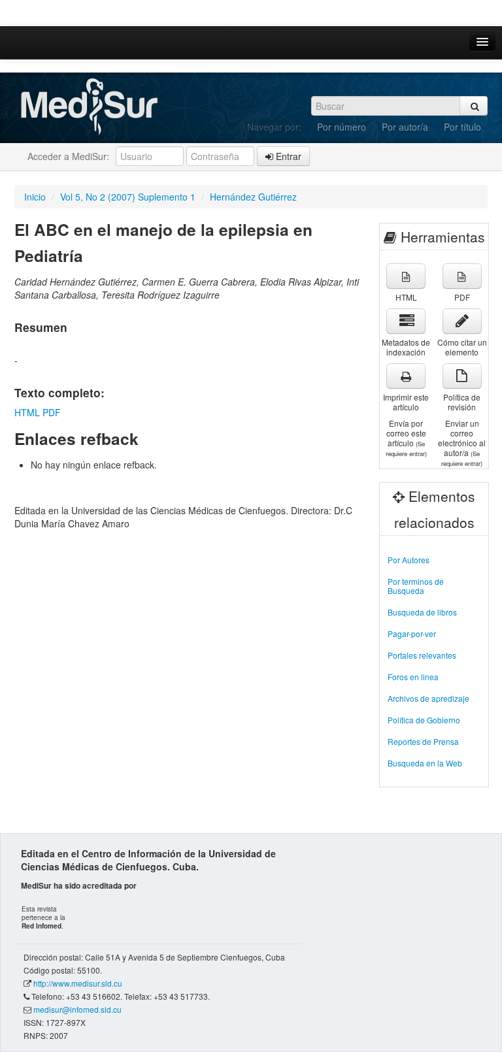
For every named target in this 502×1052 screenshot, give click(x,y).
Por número (341, 126)
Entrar (287, 156)
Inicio (35, 196)
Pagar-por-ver (412, 633)
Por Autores (408, 559)
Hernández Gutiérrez (253, 196)
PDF (51, 412)
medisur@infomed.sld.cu (77, 1009)
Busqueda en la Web (425, 762)
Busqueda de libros (422, 611)
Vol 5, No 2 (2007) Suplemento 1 (127, 196)
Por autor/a (405, 126)
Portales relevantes (422, 655)
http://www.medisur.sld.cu (77, 983)
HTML (27, 412)
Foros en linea (413, 676)
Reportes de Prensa (423, 741)
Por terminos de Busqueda (416, 586)
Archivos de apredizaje (428, 698)
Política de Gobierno (424, 719)
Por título (462, 126)
